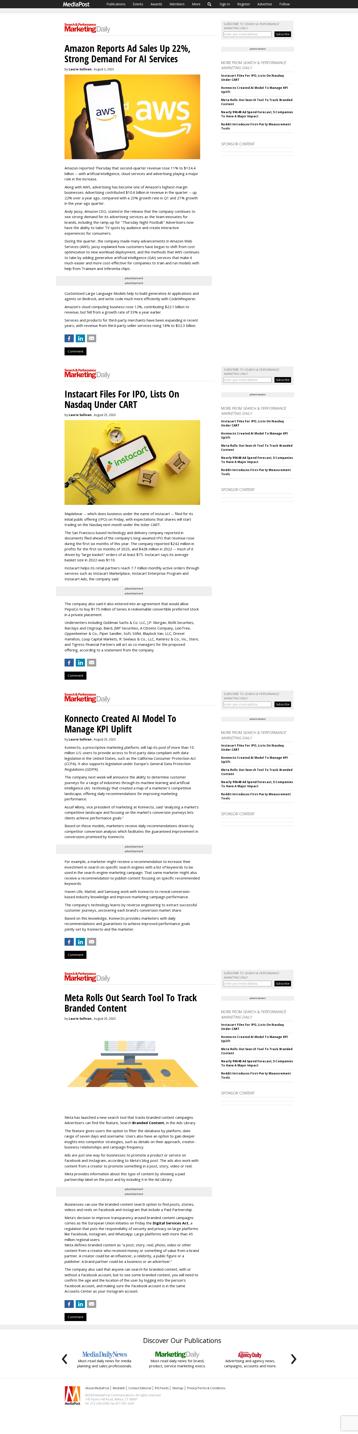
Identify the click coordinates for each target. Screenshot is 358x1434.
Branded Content (148, 1122)
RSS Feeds (162, 1388)
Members (177, 4)
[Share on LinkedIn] (80, 338)
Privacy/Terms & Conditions (206, 1388)
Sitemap (177, 1388)
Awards (156, 4)
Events (138, 4)
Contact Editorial (139, 1388)
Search (209, 4)
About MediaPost (97, 1388)
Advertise (264, 4)
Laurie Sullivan (80, 69)
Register (243, 4)
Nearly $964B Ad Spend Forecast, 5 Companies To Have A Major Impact (257, 114)
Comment (75, 351)
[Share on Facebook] (69, 338)
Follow (284, 4)
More (196, 4)
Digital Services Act (170, 1223)
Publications (115, 4)
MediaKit (119, 1388)
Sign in (225, 4)
